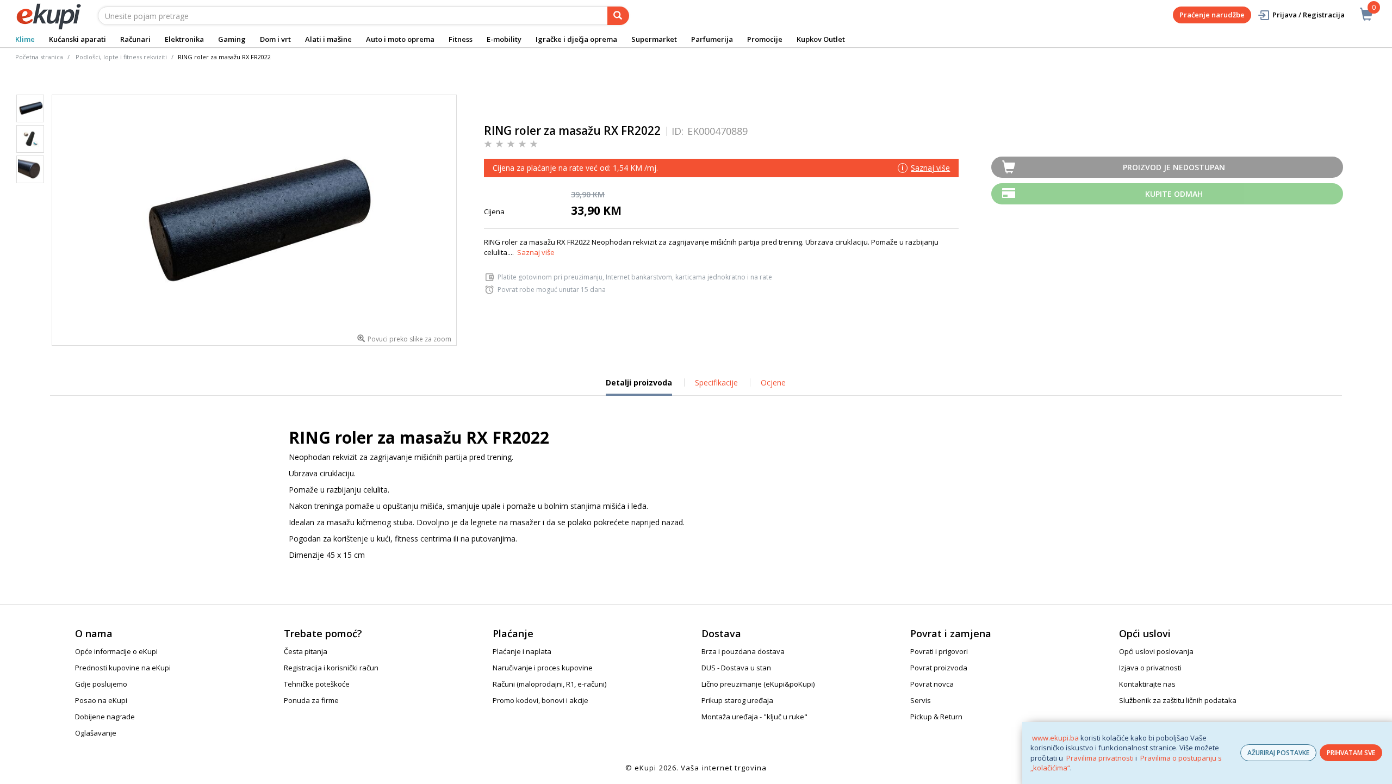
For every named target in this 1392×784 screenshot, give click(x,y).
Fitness (461, 39)
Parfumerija (712, 39)
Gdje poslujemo (101, 684)
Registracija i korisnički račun (331, 668)
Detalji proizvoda (639, 386)
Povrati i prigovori (939, 651)
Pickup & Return (936, 716)
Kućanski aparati (77, 39)
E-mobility (504, 39)
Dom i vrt (275, 39)
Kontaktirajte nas (1147, 684)
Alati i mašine (328, 39)
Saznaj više (536, 252)
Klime (25, 39)
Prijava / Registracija (1308, 15)
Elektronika (184, 39)
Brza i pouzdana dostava (743, 651)
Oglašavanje (95, 733)
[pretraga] (618, 16)
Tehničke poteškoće (317, 684)
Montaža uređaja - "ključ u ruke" (754, 716)
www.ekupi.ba (1055, 738)
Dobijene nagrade (105, 716)
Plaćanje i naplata (522, 651)
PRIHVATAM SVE (1351, 752)
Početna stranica (39, 57)
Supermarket (654, 39)
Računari (135, 39)
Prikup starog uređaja (737, 700)
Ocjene (773, 382)
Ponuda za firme (311, 700)
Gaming (232, 39)
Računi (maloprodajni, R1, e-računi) (549, 684)
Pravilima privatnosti (1100, 758)
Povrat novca (932, 684)
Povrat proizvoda (938, 668)
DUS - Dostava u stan (736, 668)
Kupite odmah (1174, 194)
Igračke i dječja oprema (576, 39)
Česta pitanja (305, 651)
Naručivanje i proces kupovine (543, 668)
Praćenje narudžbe (1212, 15)
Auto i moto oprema (400, 39)
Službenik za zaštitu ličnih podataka (1177, 700)
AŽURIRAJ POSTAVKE (1278, 752)
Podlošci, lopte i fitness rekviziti (121, 57)
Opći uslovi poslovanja (1156, 651)
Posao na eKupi (101, 700)
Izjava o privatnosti (1150, 668)
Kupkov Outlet (821, 39)
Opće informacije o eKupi (116, 651)
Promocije (764, 39)
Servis (920, 700)
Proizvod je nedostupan (1174, 167)
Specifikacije (716, 382)
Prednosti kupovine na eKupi (123, 668)
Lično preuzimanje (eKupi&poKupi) (758, 684)
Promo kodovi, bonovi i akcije (540, 700)
